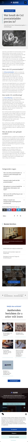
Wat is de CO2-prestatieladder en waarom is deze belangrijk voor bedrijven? (14, 174)
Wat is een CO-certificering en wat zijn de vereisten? (14, 194)
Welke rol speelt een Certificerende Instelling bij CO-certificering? (14, 201)
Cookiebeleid (13, 440)
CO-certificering (8, 97)
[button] (26, 414)
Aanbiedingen (9, 10)
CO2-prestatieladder (9, 72)
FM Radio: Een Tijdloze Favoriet (20, 333)
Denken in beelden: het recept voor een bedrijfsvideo (7, 372)
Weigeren (14, 433)
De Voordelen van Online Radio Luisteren (7, 334)
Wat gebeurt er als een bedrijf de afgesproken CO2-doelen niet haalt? (14, 188)
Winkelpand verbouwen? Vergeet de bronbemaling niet (11, 257)
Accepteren (14, 429)
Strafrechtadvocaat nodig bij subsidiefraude (12, 248)
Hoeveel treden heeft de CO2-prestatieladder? (14, 181)
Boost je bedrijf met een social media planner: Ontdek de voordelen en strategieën (19, 353)
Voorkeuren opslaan (14, 437)
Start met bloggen (14, 282)
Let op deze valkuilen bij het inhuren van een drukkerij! (7, 352)
